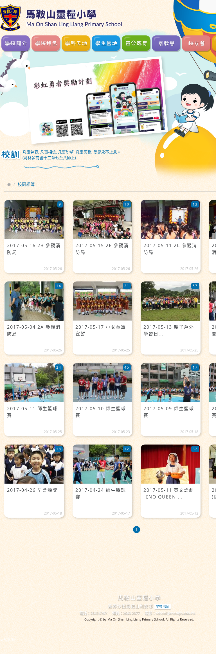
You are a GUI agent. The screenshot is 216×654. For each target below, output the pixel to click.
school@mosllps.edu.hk (175, 612)
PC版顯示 (10, 639)
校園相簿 (26, 184)
